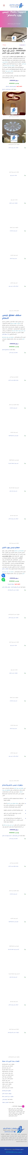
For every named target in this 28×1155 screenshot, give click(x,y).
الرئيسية (18, 23)
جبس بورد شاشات (20, 1111)
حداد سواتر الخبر (5, 334)
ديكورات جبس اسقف (17, 1113)
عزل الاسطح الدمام (15, 587)
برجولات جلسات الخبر (6, 1093)
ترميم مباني (4, 1099)
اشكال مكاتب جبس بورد (16, 1108)
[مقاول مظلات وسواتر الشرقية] (3, 579)
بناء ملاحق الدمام (6, 349)
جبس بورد (22, 45)
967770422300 (10, 1152)
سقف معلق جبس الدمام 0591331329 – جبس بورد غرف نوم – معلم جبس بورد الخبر (13, 51)
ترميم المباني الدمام (6, 89)
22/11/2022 (15, 1106)
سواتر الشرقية (11, 584)
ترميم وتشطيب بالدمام (11, 86)
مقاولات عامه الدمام (11, 1149)
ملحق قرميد (11, 1116)
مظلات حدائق (5, 568)
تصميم (20, 1152)
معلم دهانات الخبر (6, 587)
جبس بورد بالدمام (13, 1110)
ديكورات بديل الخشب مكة (8, 1096)
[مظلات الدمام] (3, 575)
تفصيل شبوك (5, 1102)
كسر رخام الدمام (16, 835)
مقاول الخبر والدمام (6, 1090)
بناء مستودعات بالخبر (7, 835)
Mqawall (20, 1106)
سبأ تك (16, 1152)
